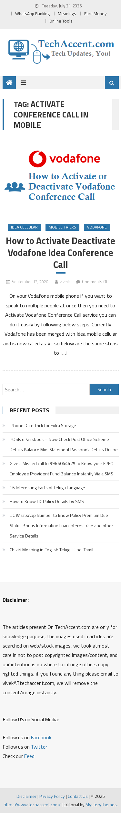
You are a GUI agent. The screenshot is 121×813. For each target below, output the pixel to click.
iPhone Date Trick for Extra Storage (43, 425)
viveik (65, 281)
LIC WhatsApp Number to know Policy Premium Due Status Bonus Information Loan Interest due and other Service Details (61, 525)
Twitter (39, 747)
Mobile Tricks (62, 227)
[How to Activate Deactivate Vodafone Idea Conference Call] (61, 177)
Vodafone (97, 227)
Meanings (67, 13)
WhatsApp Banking (32, 13)
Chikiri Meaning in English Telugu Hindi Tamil (51, 549)
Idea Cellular (24, 227)
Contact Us (78, 796)
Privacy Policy (52, 796)
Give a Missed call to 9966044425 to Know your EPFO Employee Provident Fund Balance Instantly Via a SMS (62, 468)
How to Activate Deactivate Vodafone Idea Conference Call (60, 252)
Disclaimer (26, 796)
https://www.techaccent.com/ (32, 804)
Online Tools (61, 21)
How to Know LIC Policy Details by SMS (47, 501)
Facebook (41, 737)
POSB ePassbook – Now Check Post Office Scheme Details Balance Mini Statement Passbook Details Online (64, 444)
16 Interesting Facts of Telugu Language (47, 487)
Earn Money (95, 13)
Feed (29, 756)
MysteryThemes (101, 804)
